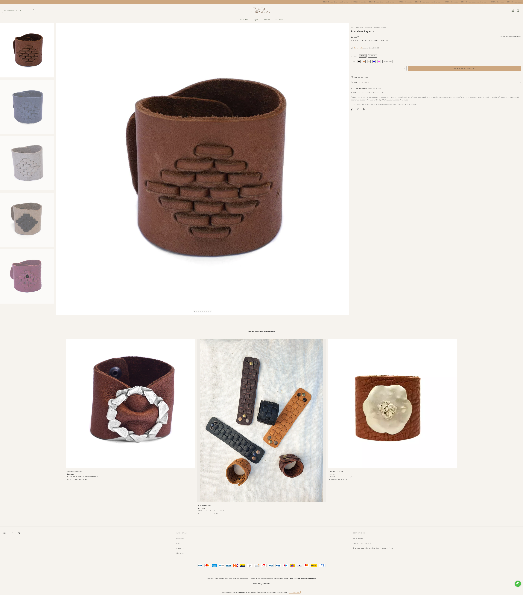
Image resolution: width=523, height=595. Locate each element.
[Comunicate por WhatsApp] (518, 584)
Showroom (279, 20)
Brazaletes (368, 27)
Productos (244, 20)
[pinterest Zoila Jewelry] (19, 533)
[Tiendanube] (261, 584)
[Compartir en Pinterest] (364, 109)
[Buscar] (33, 10)
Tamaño (354, 56)
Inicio (352, 27)
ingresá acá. (288, 578)
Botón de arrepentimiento (305, 578)
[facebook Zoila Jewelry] (12, 533)
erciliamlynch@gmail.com (363, 543)
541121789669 (358, 538)
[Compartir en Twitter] (358, 109)
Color (353, 61)
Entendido (295, 592)
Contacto (266, 20)
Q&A (256, 20)
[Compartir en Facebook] (352, 109)
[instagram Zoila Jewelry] (4, 533)
